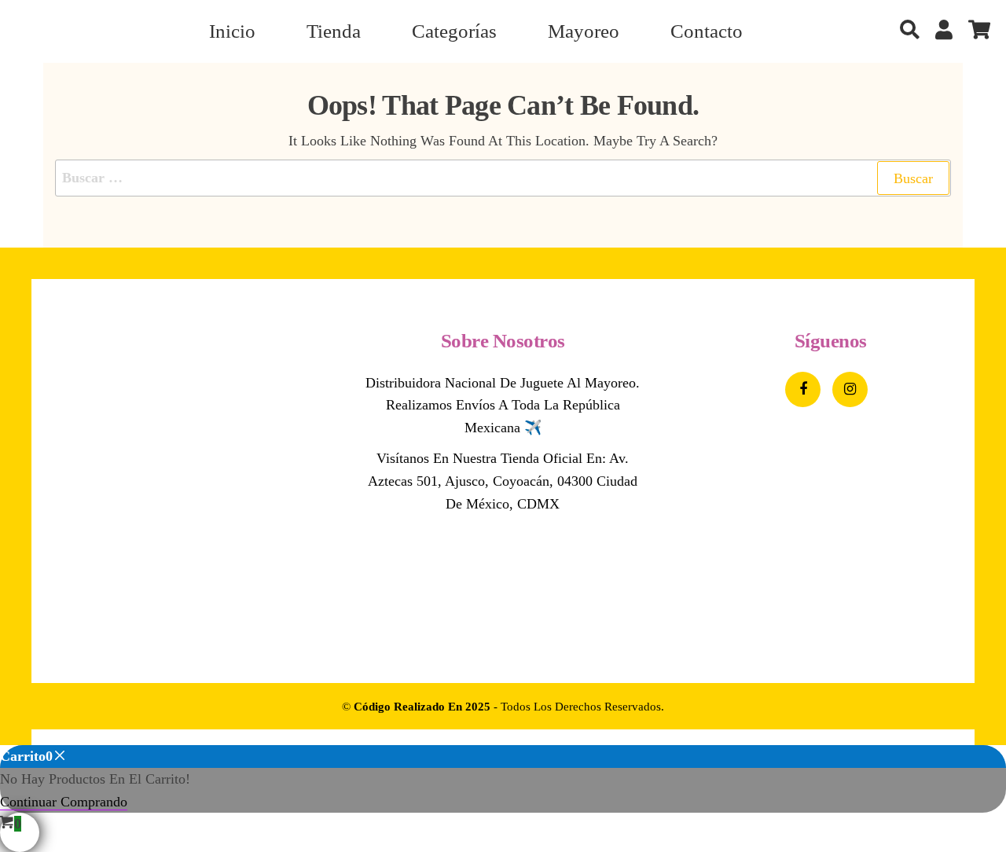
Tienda (334, 31)
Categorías (454, 31)
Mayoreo (583, 31)
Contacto (706, 31)
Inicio (232, 31)
